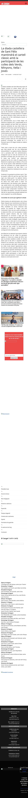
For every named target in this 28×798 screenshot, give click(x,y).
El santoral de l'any (6, 527)
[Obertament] (14, 414)
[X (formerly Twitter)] (25, 79)
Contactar (4, 532)
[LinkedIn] (22, 79)
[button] (2, 259)
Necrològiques (5, 499)
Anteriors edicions (6, 503)
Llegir (14, 577)
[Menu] (26, 3)
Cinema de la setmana (7, 516)
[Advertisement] (14, 21)
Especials (3, 508)
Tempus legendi (5, 513)
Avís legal (26, 788)
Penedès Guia (5, 489)
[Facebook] (18, 79)
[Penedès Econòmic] (14, 672)
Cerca (2, 42)
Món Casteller (8, 74)
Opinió (3, 519)
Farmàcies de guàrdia (7, 522)
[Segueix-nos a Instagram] (4, 36)
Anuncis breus (5, 494)
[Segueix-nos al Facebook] (17, 37)
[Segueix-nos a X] (11, 37)
